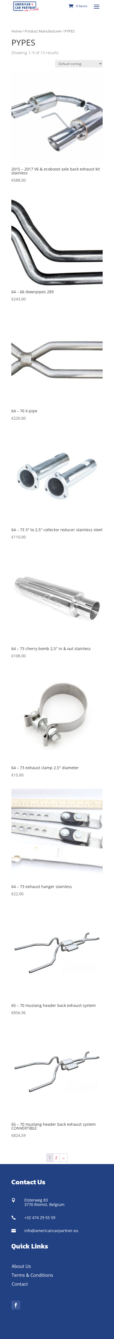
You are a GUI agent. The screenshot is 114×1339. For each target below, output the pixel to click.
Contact (20, 1284)
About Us (21, 1266)
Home (16, 31)
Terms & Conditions (32, 1275)
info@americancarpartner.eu (51, 1230)
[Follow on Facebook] (15, 1305)
